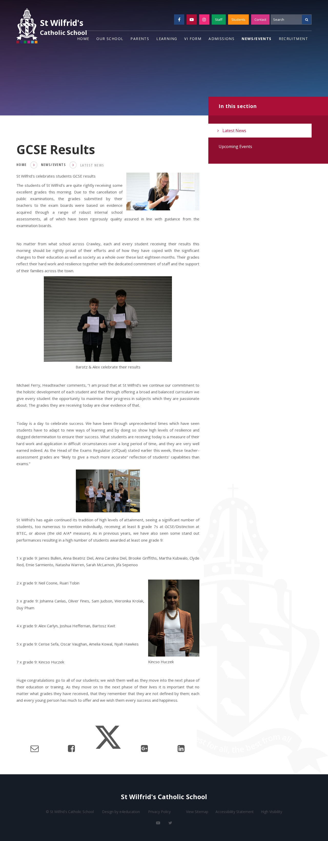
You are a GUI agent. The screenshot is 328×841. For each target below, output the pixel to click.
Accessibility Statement (235, 811)
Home (21, 164)
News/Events (53, 164)
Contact (260, 19)
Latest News (92, 165)
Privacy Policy (159, 811)
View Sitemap (197, 811)
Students (238, 19)
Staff (218, 19)
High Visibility (271, 811)
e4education (129, 811)
